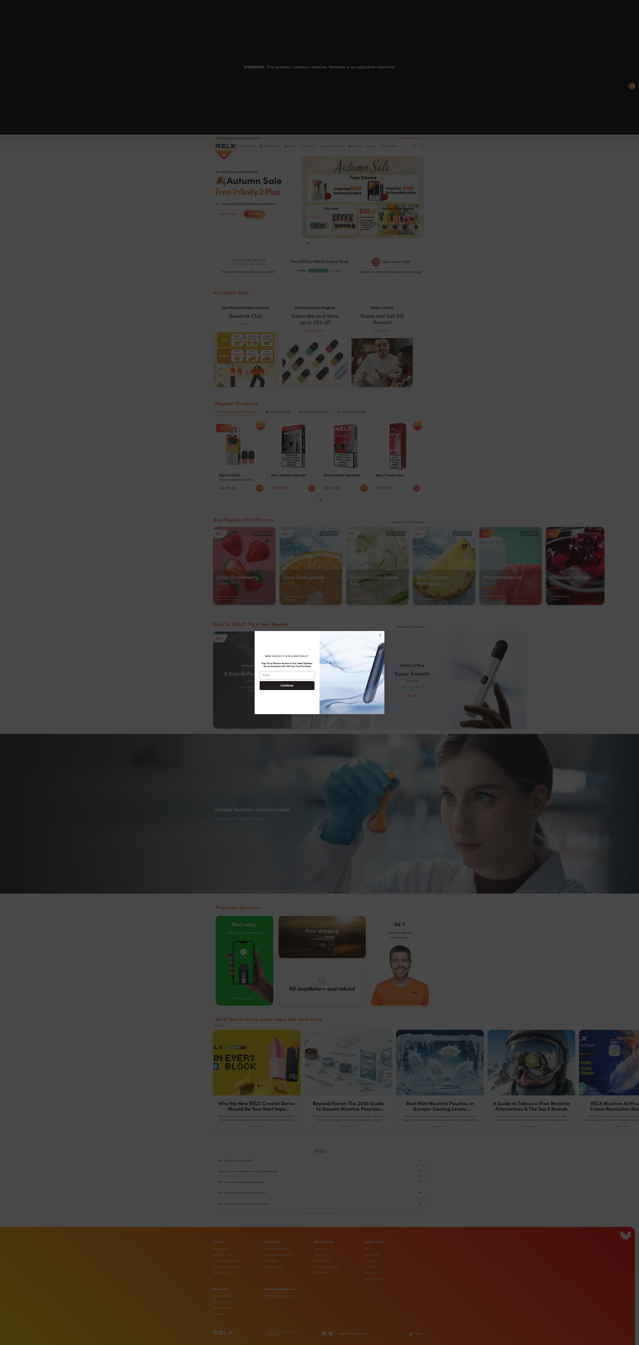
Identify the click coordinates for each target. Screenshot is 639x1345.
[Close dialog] (380, 635)
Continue (287, 685)
